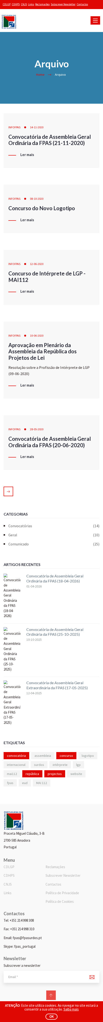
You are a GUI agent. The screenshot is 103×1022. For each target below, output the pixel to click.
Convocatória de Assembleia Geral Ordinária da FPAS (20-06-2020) (49, 442)
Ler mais (27, 155)
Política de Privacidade (62, 893)
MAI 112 (41, 783)
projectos (55, 774)
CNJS (24, 4)
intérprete (60, 765)
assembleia (42, 755)
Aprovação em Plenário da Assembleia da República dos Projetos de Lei (42, 351)
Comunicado (53, 544)
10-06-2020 (36, 335)
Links (31, 4)
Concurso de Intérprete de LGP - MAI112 (47, 276)
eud (25, 783)
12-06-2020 (36, 264)
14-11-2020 (36, 127)
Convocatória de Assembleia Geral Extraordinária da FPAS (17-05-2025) (57, 685)
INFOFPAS (14, 127)
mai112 (12, 774)
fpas (10, 783)
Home (40, 74)
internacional (16, 765)
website (76, 774)
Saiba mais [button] (71, 1009)
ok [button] (51, 1016)
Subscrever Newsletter (63, 4)
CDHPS (16, 4)
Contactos (82, 4)
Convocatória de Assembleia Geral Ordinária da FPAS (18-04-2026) (54, 578)
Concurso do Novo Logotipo (41, 208)
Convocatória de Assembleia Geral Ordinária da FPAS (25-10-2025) (54, 632)
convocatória (16, 755)
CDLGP (7, 4)
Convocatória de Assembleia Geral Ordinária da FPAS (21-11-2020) (49, 140)
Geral (53, 535)
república (32, 774)
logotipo (88, 755)
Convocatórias (53, 525)
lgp (78, 765)
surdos (39, 765)
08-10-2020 (36, 198)
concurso (66, 755)
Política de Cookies (60, 901)
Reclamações (42, 4)
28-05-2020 (36, 429)
